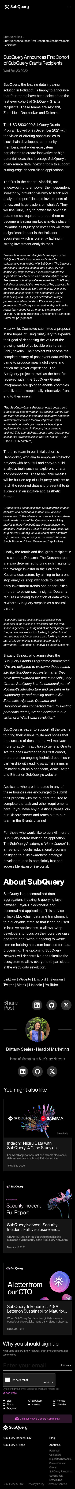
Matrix (21, 985)
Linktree (9, 979)
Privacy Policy (36, 1484)
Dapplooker (29, 113)
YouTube (51, 985)
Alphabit (54, 107)
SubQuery (11, 894)
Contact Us (55, 1454)
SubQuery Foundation (60, 1471)
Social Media (56, 1475)
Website (25, 979)
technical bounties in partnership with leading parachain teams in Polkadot (36, 763)
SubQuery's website (41, 775)
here (6, 809)
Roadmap (54, 1450)
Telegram (56, 979)
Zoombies (10, 113)
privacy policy (10, 1392)
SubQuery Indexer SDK (17, 1438)
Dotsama (52, 113)
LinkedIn (35, 985)
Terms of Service (57, 1484)
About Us (55, 1445)
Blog (52, 1438)
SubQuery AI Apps (14, 1445)
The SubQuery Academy (21, 844)
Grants (52, 1467)
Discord (40, 979)
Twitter (8, 985)
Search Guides (57, 1463)
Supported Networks (60, 1459)
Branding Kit (55, 1480)
